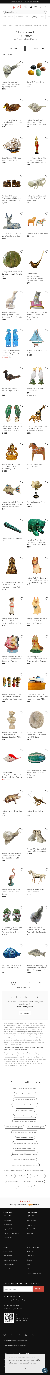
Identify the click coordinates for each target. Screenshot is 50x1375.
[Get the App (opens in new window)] (8, 1317)
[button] (5, 7)
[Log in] (25, 7)
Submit (38, 1289)
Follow (26, 1013)
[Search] (44, 12)
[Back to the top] (45, 1363)
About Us (30, 1251)
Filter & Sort (39, 49)
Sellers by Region (8, 1264)
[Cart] (45, 7)
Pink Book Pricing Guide (10, 1233)
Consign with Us (32, 1229)
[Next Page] (29, 983)
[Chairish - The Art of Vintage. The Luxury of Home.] (16, 7)
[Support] (45, 1370)
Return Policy (7, 1224)
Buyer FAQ (30, 1215)
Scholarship (30, 1269)
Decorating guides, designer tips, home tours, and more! (21, 1300)
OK (25, 1368)
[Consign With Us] (35, 7)
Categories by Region (10, 1260)
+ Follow (13, 49)
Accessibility (7, 1238)
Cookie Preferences (29, 1363)
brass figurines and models (21, 1040)
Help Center (7, 1215)
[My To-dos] (30, 7)
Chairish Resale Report (34, 1273)
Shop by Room (7, 1269)
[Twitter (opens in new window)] (27, 1353)
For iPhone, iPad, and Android (12, 1309)
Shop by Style (7, 1251)
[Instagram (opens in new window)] (6, 1353)
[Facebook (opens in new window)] (13, 1353)
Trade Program (31, 1220)
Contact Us (7, 1220)
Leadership (30, 1256)
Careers (29, 1260)
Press (28, 1264)
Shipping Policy (8, 1229)
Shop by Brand (8, 1256)
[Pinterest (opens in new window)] (20, 1353)
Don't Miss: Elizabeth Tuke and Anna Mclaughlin (24, 2)
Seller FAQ (30, 1233)
